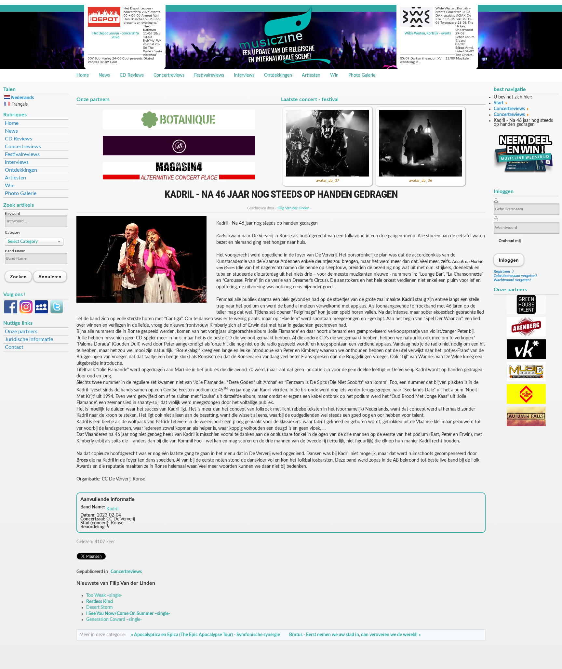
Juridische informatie (29, 339)
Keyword (12, 214)
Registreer (502, 271)
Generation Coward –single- (114, 619)
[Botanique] (179, 128)
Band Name (15, 251)
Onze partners (21, 331)
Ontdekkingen (278, 75)
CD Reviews (132, 75)
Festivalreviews (209, 75)
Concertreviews (169, 75)
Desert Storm (99, 607)
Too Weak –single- (104, 595)
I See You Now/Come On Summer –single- (128, 613)
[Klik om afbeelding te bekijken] (141, 301)
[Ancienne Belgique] (179, 154)
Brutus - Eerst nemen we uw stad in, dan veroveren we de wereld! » (355, 635)
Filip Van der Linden (293, 208)
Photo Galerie (361, 75)
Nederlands (22, 98)
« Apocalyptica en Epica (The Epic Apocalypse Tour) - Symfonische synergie (205, 635)
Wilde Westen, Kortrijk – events (428, 33)
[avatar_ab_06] (420, 175)
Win (334, 75)
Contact (14, 347)
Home (82, 75)
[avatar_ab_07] (327, 175)
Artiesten (311, 75)
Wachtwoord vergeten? (512, 280)
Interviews (244, 75)
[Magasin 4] (179, 180)
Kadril (112, 509)
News (104, 75)
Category (12, 232)
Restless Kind (99, 601)
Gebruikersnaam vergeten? (515, 276)
